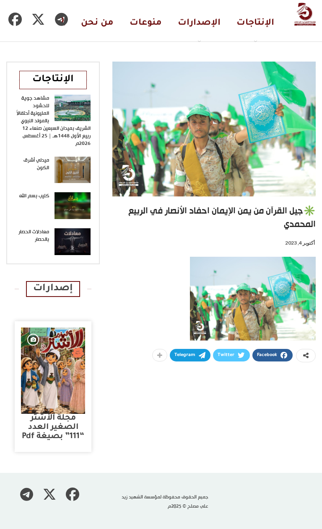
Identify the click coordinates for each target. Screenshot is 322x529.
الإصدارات (199, 23)
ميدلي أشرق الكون (36, 164)
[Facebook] (15, 19)
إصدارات (53, 289)
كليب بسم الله (34, 196)
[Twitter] (38, 19)
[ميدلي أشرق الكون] (73, 170)
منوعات (146, 23)
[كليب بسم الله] (73, 205)
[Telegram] (61, 19)
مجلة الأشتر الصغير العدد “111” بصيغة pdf (53, 427)
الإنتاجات (255, 23)
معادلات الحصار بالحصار (33, 235)
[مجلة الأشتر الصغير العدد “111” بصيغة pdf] (53, 371)
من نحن (97, 23)
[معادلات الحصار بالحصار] (73, 241)
